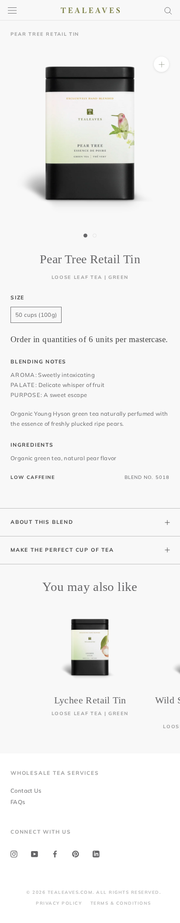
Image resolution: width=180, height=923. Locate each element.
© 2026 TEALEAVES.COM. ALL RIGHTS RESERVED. (93, 892)
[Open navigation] (12, 10)
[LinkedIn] (96, 853)
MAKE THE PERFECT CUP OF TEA (62, 549)
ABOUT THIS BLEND (41, 522)
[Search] (168, 10)
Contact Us (25, 790)
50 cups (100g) (36, 314)
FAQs (17, 801)
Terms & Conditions (120, 903)
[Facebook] (55, 853)
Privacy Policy (59, 903)
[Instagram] (13, 853)
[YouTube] (34, 853)
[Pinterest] (75, 853)
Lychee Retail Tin (90, 700)
